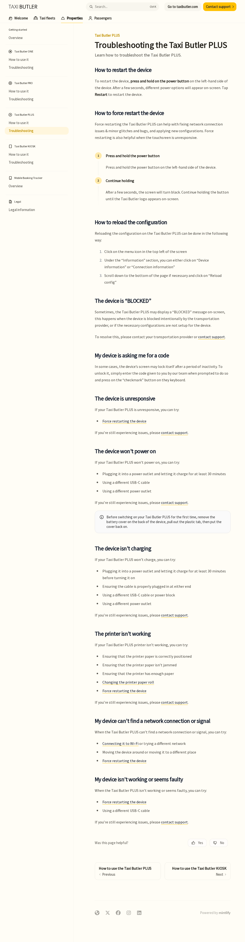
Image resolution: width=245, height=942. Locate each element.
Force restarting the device (124, 421)
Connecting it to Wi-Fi (120, 743)
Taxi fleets (47, 18)
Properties (75, 18)
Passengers (103, 18)
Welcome (21, 18)
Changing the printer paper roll (128, 682)
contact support (211, 336)
